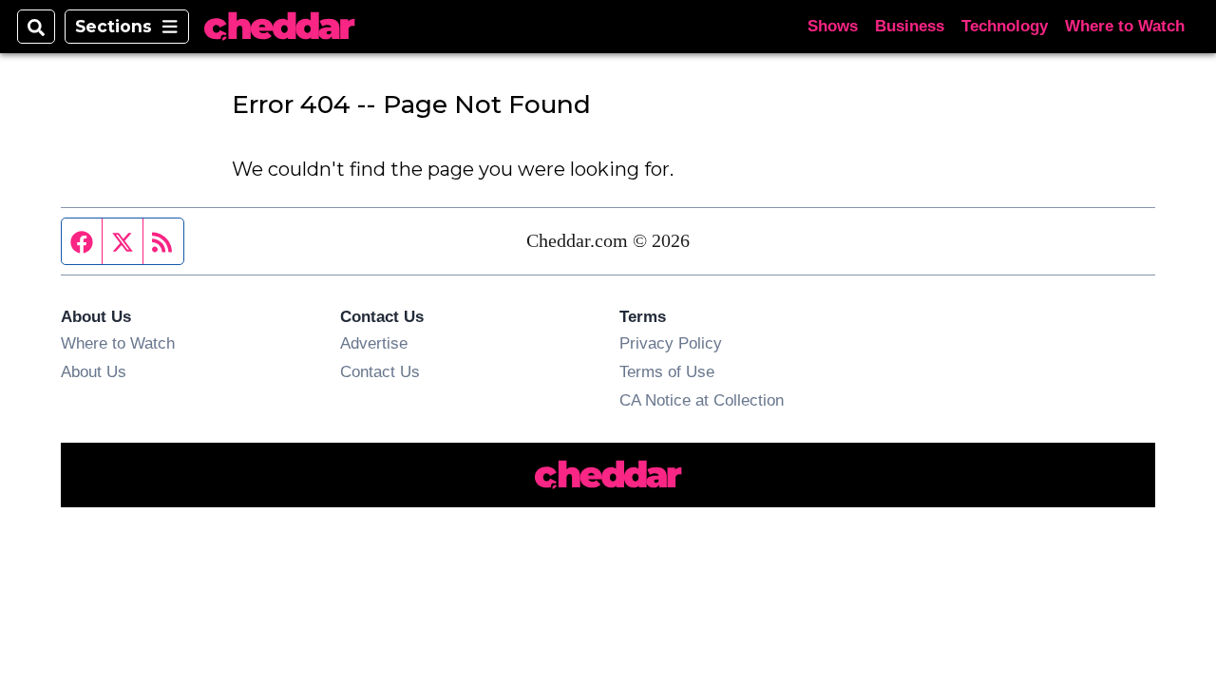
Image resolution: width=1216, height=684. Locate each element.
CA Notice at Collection (701, 399)
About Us (93, 371)
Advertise (374, 342)
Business (909, 26)
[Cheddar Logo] (279, 27)
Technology (1004, 26)
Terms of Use (666, 371)
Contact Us (380, 371)
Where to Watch (1125, 26)
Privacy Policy (670, 342)
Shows (833, 26)
